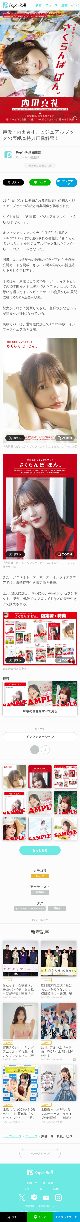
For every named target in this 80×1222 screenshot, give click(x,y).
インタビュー (29, 1189)
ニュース (51, 5)
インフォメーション (40, 736)
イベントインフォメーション (29, 908)
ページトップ (40, 1153)
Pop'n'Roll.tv (40, 919)
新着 (39, 5)
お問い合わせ (47, 1206)
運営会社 (30, 1206)
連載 (64, 5)
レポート (45, 1189)
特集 (56, 1189)
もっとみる (40, 850)
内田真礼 (40, 892)
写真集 (57, 908)
